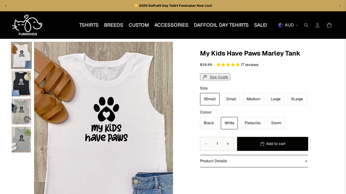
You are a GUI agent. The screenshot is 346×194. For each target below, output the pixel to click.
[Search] (306, 25)
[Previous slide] (40, 134)
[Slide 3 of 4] (21, 111)
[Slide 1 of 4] (21, 55)
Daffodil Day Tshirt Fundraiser (172, 6)
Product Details (213, 160)
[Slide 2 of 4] (21, 83)
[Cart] (329, 25)
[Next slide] (167, 134)
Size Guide (218, 77)
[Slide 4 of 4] (21, 140)
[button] (229, 64)
